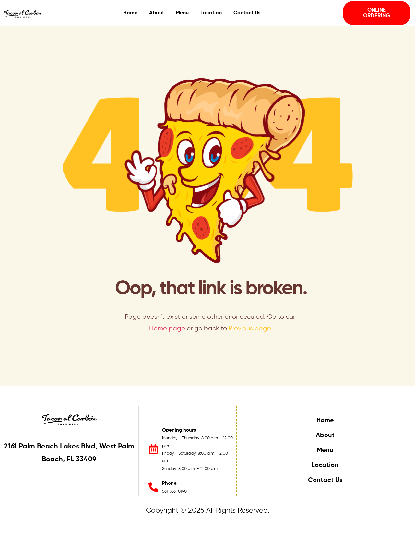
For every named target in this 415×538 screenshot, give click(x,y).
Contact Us (325, 480)
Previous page (250, 328)
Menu (325, 450)
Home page (167, 328)
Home (325, 420)
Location (325, 465)
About (325, 435)
